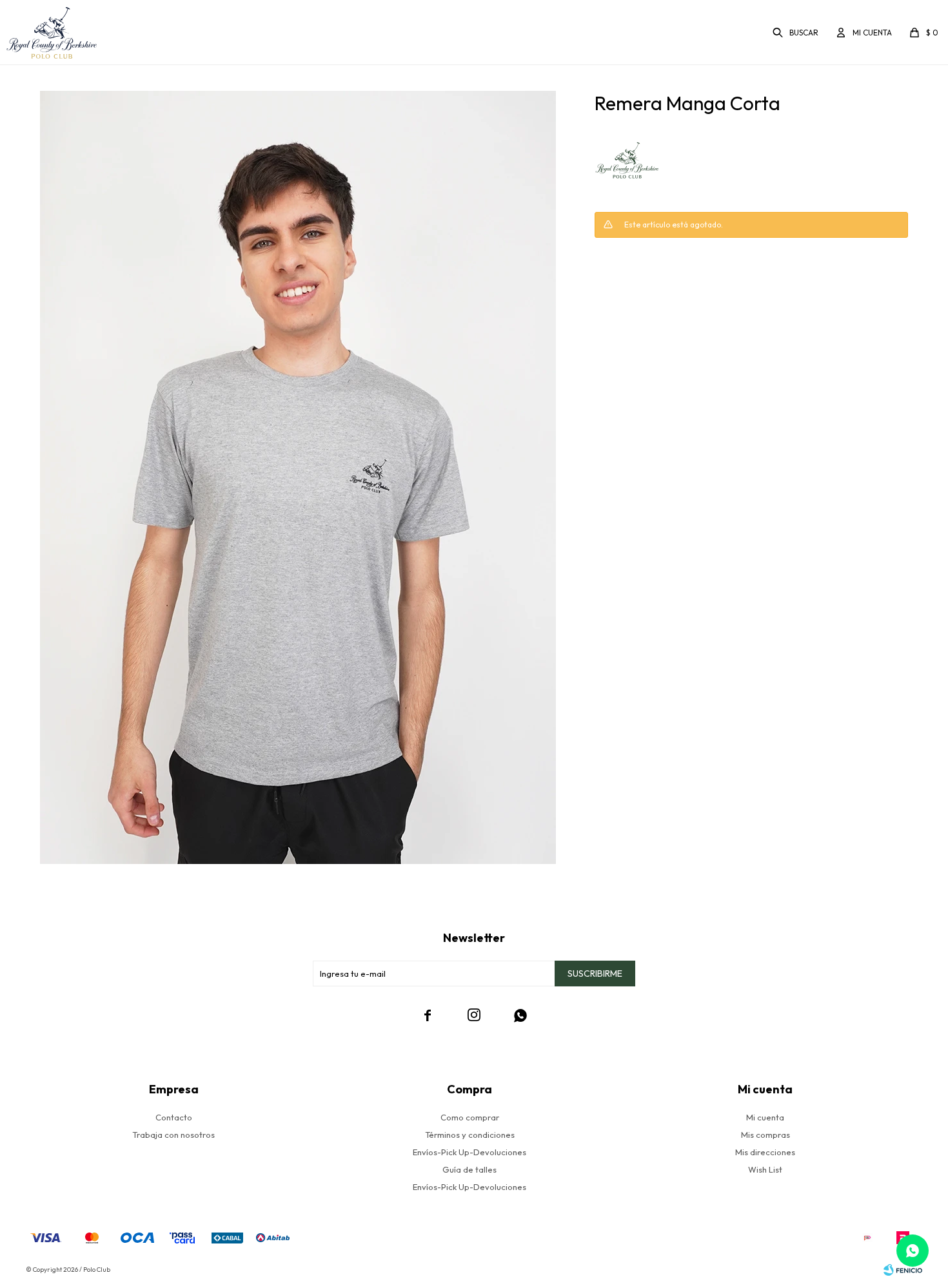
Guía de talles (469, 1169)
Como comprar (469, 1117)
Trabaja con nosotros (173, 1134)
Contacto (173, 1117)
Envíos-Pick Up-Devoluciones (469, 1152)
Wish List (765, 1169)
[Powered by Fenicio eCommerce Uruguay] (903, 1270)
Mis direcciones (765, 1152)
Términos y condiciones (470, 1134)
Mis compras (765, 1134)
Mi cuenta (765, 1117)
